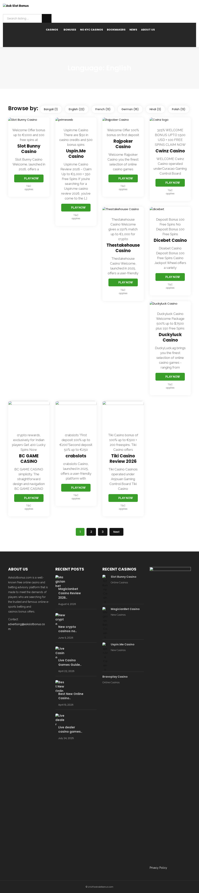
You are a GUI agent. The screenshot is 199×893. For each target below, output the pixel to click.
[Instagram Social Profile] (35, 639)
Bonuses (70, 29)
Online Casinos (119, 582)
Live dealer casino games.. (70, 729)
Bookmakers (116, 29)
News (133, 29)
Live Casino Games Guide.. (69, 662)
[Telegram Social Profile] (17, 639)
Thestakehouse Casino (123, 248)
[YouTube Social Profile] (29, 639)
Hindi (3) (155, 109)
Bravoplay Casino (115, 677)
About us (148, 29)
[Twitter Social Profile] (23, 639)
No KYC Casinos (91, 29)
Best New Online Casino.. (70, 696)
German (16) (130, 109)
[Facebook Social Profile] (10, 639)
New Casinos (118, 614)
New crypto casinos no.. (67, 629)
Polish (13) (178, 109)
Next (116, 532)
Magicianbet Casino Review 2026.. (69, 593)
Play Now (31, 178)
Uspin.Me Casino (76, 153)
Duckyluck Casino (170, 337)
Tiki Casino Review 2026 (123, 458)
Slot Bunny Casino (28, 149)
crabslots (75, 456)
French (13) (103, 109)
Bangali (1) (51, 109)
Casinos (52, 29)
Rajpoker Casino (123, 144)
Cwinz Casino (170, 151)
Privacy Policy (158, 867)
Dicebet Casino (170, 240)
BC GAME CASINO (29, 458)
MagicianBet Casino (125, 609)
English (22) (77, 109)
